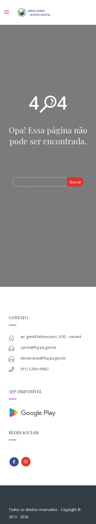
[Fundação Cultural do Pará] (25, 461)
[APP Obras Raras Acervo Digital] (48, 412)
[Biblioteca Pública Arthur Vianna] (14, 461)
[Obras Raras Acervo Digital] (34, 12)
